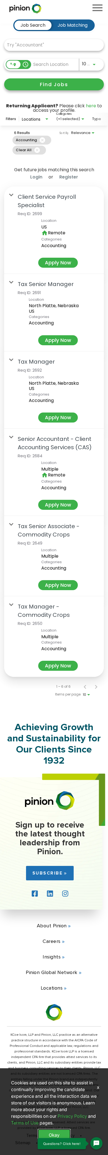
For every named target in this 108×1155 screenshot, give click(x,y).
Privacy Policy (72, 1116)
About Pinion (52, 926)
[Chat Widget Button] (96, 1143)
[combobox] (51, 45)
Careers (52, 941)
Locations (52, 988)
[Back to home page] (50, 808)
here (91, 106)
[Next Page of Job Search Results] (96, 686)
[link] (54, 230)
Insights (52, 957)
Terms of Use (24, 1123)
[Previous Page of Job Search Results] (85, 686)
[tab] (33, 25)
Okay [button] (54, 1135)
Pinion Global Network (52, 972)
